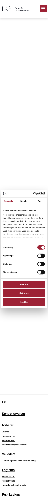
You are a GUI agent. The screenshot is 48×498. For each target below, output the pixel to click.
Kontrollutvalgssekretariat (14, 445)
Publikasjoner (12, 494)
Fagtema (8, 470)
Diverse (5, 432)
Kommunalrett (8, 436)
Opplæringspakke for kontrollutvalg (19, 460)
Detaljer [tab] (24, 201)
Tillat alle (24, 284)
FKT (5, 402)
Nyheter (7, 425)
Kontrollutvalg (8, 440)
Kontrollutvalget (13, 414)
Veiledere (8, 454)
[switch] (41, 256)
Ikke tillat (24, 302)
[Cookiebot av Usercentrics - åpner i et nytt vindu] (34, 193)
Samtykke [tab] (8, 201)
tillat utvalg (24, 293)
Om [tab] (39, 201)
